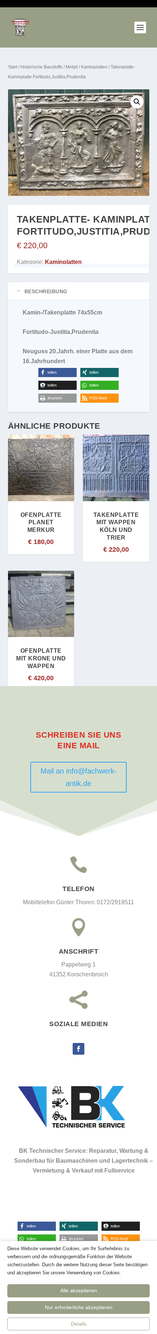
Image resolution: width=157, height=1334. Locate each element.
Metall (72, 67)
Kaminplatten (94, 67)
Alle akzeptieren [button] (78, 1290)
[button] (136, 101)
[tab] (78, 291)
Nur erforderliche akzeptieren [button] (78, 1307)
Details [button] (79, 1324)
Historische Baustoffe (41, 67)
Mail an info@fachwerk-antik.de (79, 777)
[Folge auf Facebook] (78, 1049)
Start (12, 67)
